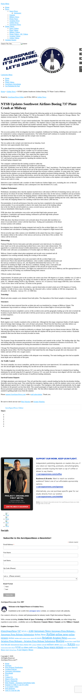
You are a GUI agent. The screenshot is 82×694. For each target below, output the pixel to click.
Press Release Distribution (14, 667)
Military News (14, 17)
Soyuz (35, 647)
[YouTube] (7, 523)
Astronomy (17, 13)
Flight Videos (9, 26)
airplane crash (18, 638)
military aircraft (42, 644)
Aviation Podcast (11, 669)
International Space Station (20, 644)
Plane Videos (13, 30)
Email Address (8, 544)
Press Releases (10, 688)
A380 (31, 631)
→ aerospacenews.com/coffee (49, 474)
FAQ (7, 675)
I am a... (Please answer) (11, 576)
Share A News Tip (11, 679)
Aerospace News (15, 24)
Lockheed (34, 644)
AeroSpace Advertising (13, 84)
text (7, 589)
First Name (7, 552)
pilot (22, 647)
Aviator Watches (39, 402)
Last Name (7, 560)
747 (19, 631)
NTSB (18, 647)
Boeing (60, 641)
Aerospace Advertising (12, 671)
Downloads (9, 673)
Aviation (47, 637)
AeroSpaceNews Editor (16, 97)
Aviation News (14, 21)
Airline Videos (14, 38)
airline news (61, 634)
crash (74, 641)
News (7, 9)
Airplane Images (10, 40)
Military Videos (14, 32)
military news (53, 644)
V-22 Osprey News (25, 650)
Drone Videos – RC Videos (18, 34)
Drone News (13, 19)
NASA (71, 644)
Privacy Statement (11, 681)
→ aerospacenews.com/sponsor (49, 487)
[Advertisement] (17, 442)
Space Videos (14, 28)
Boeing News (68, 641)
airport (32, 638)
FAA (78, 641)
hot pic (7, 644)
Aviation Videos (14, 36)
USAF (7, 650)
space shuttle (67, 647)
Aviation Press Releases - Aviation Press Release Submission (28, 641)
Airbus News (40, 634)
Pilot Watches (25, 402)
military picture (63, 644)
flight (2, 644)
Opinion (12, 15)
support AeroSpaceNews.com (16, 394)
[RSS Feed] (7, 526)
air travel (37, 638)
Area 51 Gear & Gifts (12, 690)
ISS (30, 644)
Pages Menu (5, 4)
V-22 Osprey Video (11, 687)
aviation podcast (72, 638)
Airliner (11, 638)
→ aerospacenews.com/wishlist (49, 496)
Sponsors (8, 665)
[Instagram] (7, 519)
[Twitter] (7, 515)
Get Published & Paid (12, 86)
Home (7, 7)
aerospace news (34, 611)
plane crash (28, 647)
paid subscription (36, 394)
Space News (13, 11)
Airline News (13, 23)
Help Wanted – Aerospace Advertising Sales (20, 683)
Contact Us (9, 677)
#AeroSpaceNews (9, 631)
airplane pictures (26, 638)
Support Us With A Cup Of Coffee (17, 685)
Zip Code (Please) (9, 568)
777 (27, 631)
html (7, 586)
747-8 (23, 631)
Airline (50, 634)
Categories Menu (6, 75)
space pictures (56, 647)
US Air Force (13, 650)
